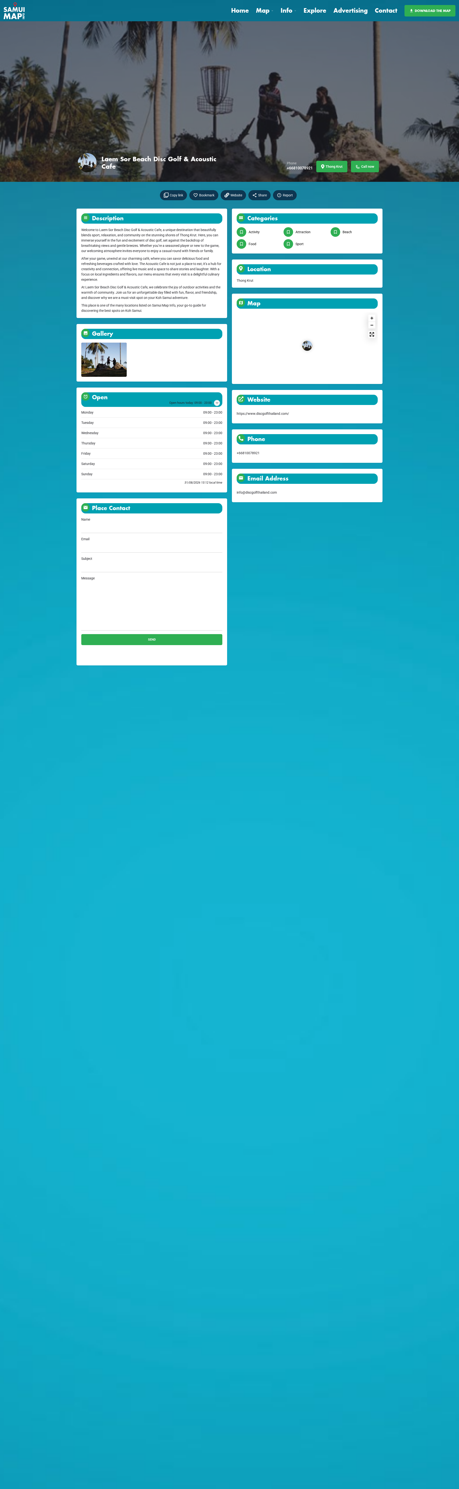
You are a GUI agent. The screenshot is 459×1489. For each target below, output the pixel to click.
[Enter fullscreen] (371, 334)
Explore (315, 10)
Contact (386, 10)
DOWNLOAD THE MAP (433, 11)
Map (262, 10)
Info (286, 10)
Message (88, 578)
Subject (86, 559)
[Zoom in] (371, 318)
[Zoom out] (371, 325)
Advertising (350, 10)
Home (240, 10)
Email (85, 539)
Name (85, 519)
